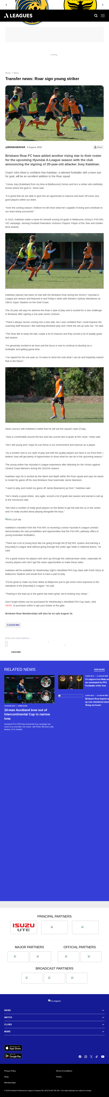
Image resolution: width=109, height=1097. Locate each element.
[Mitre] (68, 957)
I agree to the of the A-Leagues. (29, 642)
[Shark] (85, 927)
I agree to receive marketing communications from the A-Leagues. (37, 645)
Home (8, 73)
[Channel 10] (32, 978)
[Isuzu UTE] (24, 927)
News (16, 73)
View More (99, 669)
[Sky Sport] (76, 978)
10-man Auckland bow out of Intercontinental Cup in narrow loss (27, 714)
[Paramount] (54, 978)
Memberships (10, 1083)
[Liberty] (18, 957)
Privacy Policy (26, 642)
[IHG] (90, 957)
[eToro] (40, 957)
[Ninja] (54, 927)
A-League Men (13, 625)
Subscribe (16, 652)
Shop (6, 1077)
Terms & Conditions (64, 1071)
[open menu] (103, 15)
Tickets (59, 1077)
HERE (9, 605)
